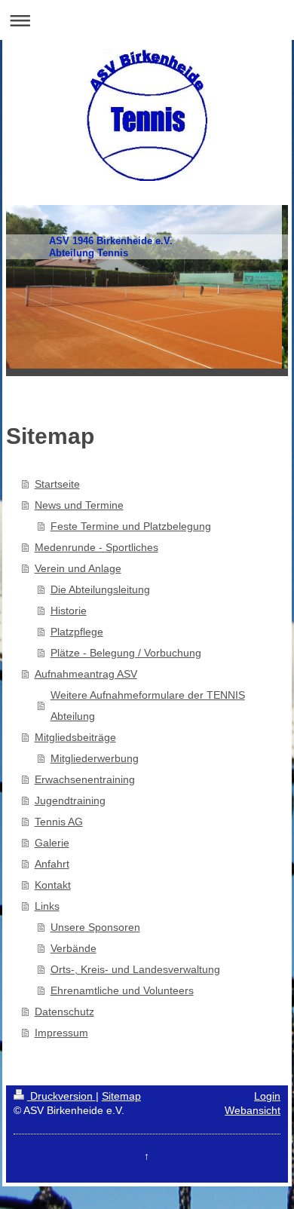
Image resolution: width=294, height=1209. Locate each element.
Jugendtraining (70, 800)
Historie (69, 610)
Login (267, 1096)
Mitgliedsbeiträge (75, 737)
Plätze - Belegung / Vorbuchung (126, 653)
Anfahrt (52, 864)
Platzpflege (77, 632)
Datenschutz (64, 1011)
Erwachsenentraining (85, 779)
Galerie (52, 843)
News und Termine (79, 505)
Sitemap (121, 1096)
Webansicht (252, 1110)
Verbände (73, 948)
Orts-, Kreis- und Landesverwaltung (135, 969)
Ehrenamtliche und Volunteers (122, 990)
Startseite (57, 484)
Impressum (61, 1033)
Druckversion (61, 1096)
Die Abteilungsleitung (100, 589)
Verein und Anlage (78, 568)
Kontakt (53, 885)
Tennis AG (59, 822)
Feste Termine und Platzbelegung (131, 526)
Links (47, 906)
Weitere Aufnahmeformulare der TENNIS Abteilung (148, 705)
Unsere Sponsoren (95, 927)
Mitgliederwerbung (95, 758)
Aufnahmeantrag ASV (86, 674)
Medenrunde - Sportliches (96, 547)
